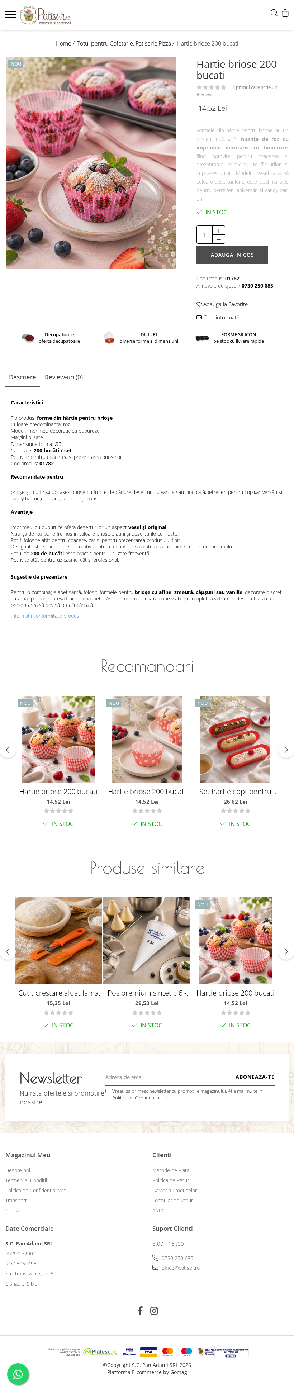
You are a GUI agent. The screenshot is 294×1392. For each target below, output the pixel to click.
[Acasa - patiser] (48, 15)
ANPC (158, 1210)
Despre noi (17, 1170)
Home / (66, 43)
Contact (14, 1210)
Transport (16, 1200)
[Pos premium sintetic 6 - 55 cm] (146, 940)
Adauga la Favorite (225, 304)
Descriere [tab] (22, 377)
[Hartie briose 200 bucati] (91, 163)
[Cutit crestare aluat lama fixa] (58, 940)
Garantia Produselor (174, 1190)
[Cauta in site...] (274, 13)
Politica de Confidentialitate (140, 1097)
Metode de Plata (170, 1170)
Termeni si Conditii (26, 1180)
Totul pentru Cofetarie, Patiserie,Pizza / (126, 43)
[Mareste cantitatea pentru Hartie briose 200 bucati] (218, 230)
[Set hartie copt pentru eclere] (235, 739)
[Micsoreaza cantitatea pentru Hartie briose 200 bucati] (218, 239)
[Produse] (11, 16)
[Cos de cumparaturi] (285, 13)
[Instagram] (154, 1311)
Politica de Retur (170, 1180)
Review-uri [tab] (64, 377)
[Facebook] (140, 1311)
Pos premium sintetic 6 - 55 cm (147, 993)
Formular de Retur (172, 1200)
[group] (90, 163)
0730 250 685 (176, 1258)
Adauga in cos (232, 254)
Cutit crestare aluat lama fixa (58, 993)
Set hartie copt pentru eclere (235, 791)
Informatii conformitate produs (45, 616)
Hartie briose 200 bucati (58, 791)
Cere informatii (220, 317)
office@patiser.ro (180, 1267)
